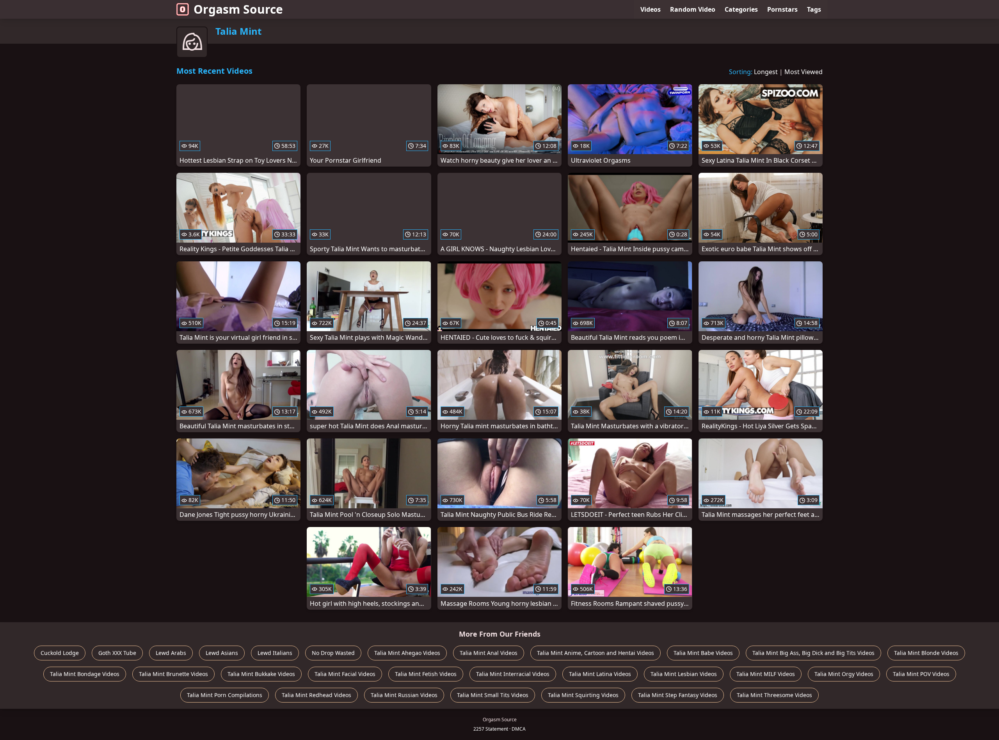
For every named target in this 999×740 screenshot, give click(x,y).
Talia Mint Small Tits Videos (492, 695)
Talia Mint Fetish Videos (426, 674)
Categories (741, 9)
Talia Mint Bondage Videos (84, 674)
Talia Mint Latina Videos (600, 674)
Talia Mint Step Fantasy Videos (677, 695)
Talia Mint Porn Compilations (224, 695)
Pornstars (782, 9)
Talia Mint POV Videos (921, 674)
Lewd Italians (275, 653)
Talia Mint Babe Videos (703, 653)
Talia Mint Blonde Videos (926, 653)
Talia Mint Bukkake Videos (261, 674)
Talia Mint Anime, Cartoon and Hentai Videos (595, 653)
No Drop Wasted (333, 653)
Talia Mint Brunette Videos (173, 674)
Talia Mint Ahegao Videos (407, 653)
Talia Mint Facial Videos (345, 674)
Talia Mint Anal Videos (488, 653)
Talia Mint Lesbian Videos (684, 674)
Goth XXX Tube (117, 653)
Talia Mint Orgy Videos (843, 674)
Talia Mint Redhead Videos (316, 695)
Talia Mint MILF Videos (765, 674)
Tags (814, 9)
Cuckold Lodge (60, 653)
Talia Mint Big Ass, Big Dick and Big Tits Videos (813, 653)
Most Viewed (803, 71)
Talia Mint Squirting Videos (583, 695)
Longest (766, 71)
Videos (650, 9)
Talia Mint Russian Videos (404, 695)
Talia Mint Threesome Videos (774, 695)
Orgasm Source (238, 9)
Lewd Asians (222, 653)
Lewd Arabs (171, 653)
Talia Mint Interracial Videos (512, 674)
